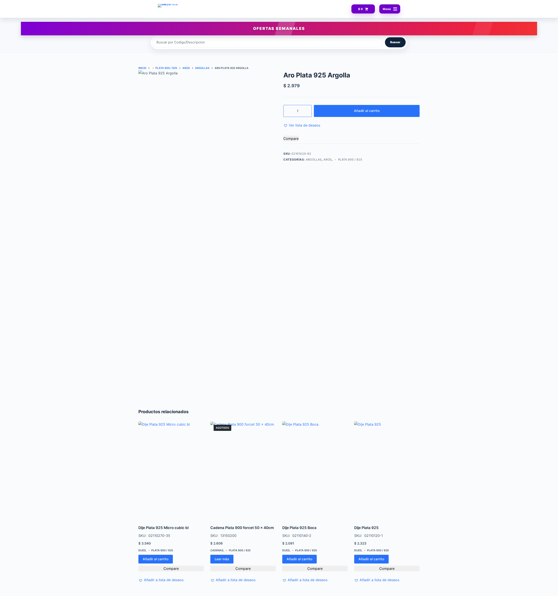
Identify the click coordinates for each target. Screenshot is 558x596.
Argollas (314, 159)
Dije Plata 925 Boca (299, 528)
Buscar (395, 42)
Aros (327, 159)
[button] (301, 125)
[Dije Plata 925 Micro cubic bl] (171, 470)
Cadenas (216, 550)
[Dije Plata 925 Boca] (315, 470)
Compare (291, 138)
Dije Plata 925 (366, 528)
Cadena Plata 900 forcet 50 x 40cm (242, 528)
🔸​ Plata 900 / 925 (347, 159)
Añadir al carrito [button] (155, 559)
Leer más (222, 559)
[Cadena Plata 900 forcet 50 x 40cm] (243, 470)
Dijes (142, 550)
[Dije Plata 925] (387, 470)
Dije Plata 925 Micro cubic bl (163, 528)
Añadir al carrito (367, 111)
